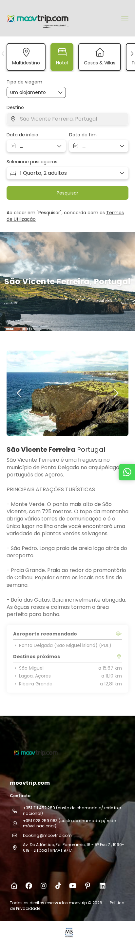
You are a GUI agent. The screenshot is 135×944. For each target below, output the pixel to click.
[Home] (14, 885)
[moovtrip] (35, 752)
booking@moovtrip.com (47, 835)
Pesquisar (67, 193)
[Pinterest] (88, 885)
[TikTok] (58, 885)
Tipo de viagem (24, 82)
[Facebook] (29, 885)
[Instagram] (43, 885)
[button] (3, 53)
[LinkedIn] (102, 885)
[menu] (125, 18)
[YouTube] (73, 885)
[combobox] (67, 119)
